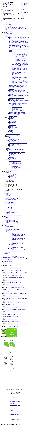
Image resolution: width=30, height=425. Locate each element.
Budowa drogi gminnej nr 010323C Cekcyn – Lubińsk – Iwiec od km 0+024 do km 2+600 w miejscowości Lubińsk (22, 57)
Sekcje (7, 231)
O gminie (8, 35)
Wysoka (11, 128)
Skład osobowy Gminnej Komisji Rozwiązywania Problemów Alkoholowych (17, 153)
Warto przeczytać (10, 203)
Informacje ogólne (13, 174)
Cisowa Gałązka (10, 202)
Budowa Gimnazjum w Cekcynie (17, 112)
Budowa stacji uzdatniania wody (16, 98)
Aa (23, 7)
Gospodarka (9, 136)
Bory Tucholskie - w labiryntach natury (18, 103)
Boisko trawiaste (10, 181)
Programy (11, 157)
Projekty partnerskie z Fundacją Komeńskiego (17, 159)
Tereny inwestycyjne (14, 139)
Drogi (10, 51)
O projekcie (15, 162)
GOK (4, 216)
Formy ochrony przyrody (12, 140)
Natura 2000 (12, 141)
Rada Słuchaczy (10, 226)
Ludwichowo (12, 122)
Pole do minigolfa (10, 188)
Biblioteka (5, 192)
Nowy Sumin (12, 125)
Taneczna (11, 248)
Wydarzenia (6, 253)
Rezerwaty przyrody (14, 144)
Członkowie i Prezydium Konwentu (14, 27)
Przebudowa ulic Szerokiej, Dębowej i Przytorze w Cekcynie (20, 83)
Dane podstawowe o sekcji (18, 234)
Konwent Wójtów (7, 24)
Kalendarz (11, 176)
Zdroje (10, 131)
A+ (23, 16)
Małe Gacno (12, 123)
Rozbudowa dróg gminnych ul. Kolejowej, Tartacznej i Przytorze (20, 80)
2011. (10, 211)
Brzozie (11, 118)
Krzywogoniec (12, 121)
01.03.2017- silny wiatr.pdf (7, 259)
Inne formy (11, 145)
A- (23, 13)
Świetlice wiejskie (10, 117)
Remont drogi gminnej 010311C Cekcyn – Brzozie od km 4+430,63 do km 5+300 (22, 62)
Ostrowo (11, 126)
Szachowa (11, 244)
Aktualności (9, 33)
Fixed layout (25, 11)
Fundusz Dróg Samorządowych (19, 68)
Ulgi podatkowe (13, 137)
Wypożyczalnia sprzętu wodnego (14, 189)
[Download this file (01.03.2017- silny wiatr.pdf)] (12, 257)
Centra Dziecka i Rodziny (15, 161)
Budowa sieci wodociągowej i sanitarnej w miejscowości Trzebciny (19, 96)
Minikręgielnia (9, 186)
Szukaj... (7, 265)
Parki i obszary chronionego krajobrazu (18, 143)
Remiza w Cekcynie (17, 108)
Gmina (5, 32)
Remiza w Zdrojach (16, 109)
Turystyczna (12, 233)
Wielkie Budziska (13, 127)
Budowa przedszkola (14, 99)
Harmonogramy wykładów (12, 229)
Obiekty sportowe (7, 171)
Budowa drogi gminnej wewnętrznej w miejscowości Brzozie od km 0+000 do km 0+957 (20, 66)
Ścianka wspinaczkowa (11, 185)
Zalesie (11, 130)
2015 (10, 206)
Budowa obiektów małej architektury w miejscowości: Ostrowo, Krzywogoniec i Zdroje (18, 49)
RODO (8, 213)
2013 (10, 208)
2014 (10, 207)
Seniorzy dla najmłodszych (15, 164)
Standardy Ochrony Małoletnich (13, 215)
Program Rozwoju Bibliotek (12, 198)
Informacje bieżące (10, 26)
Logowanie (22, 18)
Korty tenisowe (9, 180)
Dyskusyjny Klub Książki (12, 212)
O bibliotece (9, 195)
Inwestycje (8, 36)
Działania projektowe (17, 163)
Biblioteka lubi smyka (11, 199)
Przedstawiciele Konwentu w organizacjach (16, 28)
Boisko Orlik (9, 183)
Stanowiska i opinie (10, 29)
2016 (10, 204)
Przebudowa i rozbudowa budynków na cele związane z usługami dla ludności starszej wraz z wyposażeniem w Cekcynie (19, 45)
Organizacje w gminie (11, 146)
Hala (7, 172)
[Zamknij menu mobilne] (1, 22)
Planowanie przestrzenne (12, 170)
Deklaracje (8, 230)
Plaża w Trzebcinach (17, 107)
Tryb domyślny (25, 3)
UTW (4, 225)
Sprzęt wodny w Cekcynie (18, 110)
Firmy (7, 148)
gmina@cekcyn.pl (5, 2)
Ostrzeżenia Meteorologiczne (13, 134)
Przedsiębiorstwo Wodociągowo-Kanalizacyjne (17, 168)
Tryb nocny (25, 4)
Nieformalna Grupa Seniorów (13, 222)
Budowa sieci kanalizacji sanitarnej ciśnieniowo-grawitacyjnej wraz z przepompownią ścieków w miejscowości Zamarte (18, 92)
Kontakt (11, 179)
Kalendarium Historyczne (12, 135)
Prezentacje (9, 31)
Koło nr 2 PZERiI (10, 220)
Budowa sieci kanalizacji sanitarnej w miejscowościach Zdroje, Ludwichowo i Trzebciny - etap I (18, 115)
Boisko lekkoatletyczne (11, 184)
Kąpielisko (8, 190)
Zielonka (11, 132)
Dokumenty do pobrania (15, 177)
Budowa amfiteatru (16, 104)
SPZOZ (5, 224)
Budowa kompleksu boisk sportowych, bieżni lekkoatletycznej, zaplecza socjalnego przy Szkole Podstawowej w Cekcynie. (18, 87)
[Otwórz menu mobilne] (1, 21)
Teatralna (11, 237)
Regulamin (11, 155)
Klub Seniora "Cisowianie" (12, 221)
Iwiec (10, 119)
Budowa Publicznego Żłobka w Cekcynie (19, 37)
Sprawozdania (12, 158)
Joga (10, 240)
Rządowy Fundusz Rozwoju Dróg (20, 53)
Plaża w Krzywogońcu (17, 105)
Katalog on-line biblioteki (12, 201)
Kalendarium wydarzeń (11, 228)
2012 (10, 210)
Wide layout (25, 12)
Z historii (8, 197)
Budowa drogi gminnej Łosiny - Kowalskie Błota (19, 73)
